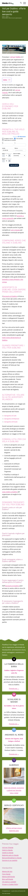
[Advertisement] (14, 28)
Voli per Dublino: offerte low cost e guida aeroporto (14, 11)
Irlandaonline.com (6, 891)
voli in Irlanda (15, 230)
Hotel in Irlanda (7, 850)
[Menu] (24, 3)
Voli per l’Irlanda (7, 847)
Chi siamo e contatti (9, 882)
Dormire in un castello (9, 860)
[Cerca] (20, 3)
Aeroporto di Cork (10, 416)
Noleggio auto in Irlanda (10, 855)
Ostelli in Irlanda (7, 853)
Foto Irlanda (6, 874)
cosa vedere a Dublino (9, 492)
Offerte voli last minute (14, 828)
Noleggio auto (14, 831)
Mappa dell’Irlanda (8, 877)
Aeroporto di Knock (10, 422)
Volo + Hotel (14, 793)
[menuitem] (20, 3)
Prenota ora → (14, 688)
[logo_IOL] (11, 3)
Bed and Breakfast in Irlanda (12, 858)
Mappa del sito (7, 871)
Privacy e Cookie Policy (10, 884)
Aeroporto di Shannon (11, 419)
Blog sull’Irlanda (7, 879)
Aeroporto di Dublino (10, 296)
